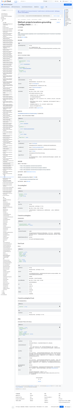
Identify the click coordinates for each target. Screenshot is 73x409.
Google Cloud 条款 (32, 406)
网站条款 (26, 406)
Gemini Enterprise (7, 4)
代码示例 (45, 398)
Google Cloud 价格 (19, 397)
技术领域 (15, 1)
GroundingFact (27, 64)
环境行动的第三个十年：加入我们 (42, 406)
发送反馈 (58, 22)
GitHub (45, 395)
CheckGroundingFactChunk (29, 128)
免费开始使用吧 (67, 4)
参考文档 (42, 6)
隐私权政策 (22, 406)
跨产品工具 (23, 1)
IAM (34, 177)
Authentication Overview (31, 171)
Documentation (23, 19)
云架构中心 (46, 400)
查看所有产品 (18, 395)
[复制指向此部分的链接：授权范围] (23, 161)
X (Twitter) (60, 398)
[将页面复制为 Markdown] (35, 25)
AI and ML (28, 19)
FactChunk (26, 123)
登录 (71, 1)
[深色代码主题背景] (60, 60)
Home (19, 19)
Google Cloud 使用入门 (48, 397)
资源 (46, 6)
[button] (7, 17)
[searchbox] (7, 10)
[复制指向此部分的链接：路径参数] (23, 40)
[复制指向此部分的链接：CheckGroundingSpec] (32, 215)
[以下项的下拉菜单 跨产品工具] (26, 1)
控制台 (57, 1)
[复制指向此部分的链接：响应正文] (23, 111)
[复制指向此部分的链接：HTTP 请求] (24, 30)
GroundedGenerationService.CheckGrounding (27, 113)
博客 (59, 395)
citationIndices (54, 368)
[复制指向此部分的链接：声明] (21, 319)
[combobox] (48, 1)
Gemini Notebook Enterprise (27, 6)
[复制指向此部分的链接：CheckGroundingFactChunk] (35, 298)
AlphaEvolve (36, 6)
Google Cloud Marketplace (20, 398)
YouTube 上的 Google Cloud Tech (64, 402)
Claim (25, 134)
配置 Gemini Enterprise (5, 6)
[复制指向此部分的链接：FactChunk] (25, 243)
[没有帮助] (60, 19)
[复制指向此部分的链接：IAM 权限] (23, 175)
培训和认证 (46, 402)
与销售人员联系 (18, 400)
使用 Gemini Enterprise (16, 6)
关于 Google (18, 406)
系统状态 (31, 400)
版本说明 (31, 398)
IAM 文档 (28, 181)
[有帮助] (58, 19)
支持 (30, 397)
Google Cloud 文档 (40, 107)
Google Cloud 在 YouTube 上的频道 (64, 400)
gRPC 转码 (23, 37)
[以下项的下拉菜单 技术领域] (18, 1)
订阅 (61, 406)
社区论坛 (31, 395)
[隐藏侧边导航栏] (13, 407)
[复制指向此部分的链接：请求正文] (23, 53)
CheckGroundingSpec (27, 68)
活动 (59, 397)
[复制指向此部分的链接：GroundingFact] (28, 185)
